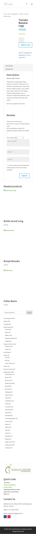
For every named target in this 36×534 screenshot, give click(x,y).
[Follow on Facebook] (5, 516)
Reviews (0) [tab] (9, 69)
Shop (9, 14)
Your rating (10, 138)
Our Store (7, 483)
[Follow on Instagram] (9, 516)
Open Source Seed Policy (11, 492)
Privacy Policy (8, 487)
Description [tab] (9, 66)
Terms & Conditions (10, 485)
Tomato (21, 14)
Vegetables (15, 14)
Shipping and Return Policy (12, 489)
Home (5, 14)
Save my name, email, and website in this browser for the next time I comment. (18, 167)
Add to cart (25, 45)
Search (29, 313)
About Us (6, 494)
